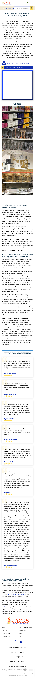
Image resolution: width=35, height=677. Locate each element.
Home (3, 627)
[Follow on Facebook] (12, 638)
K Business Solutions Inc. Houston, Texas (17, 675)
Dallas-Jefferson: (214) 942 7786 (17, 647)
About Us (4, 630)
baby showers (19, 594)
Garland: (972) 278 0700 (14, 67)
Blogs (19, 636)
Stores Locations (6, 633)
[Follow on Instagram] (18, 638)
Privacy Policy (6, 636)
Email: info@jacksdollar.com (17, 666)
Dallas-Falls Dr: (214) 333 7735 (17, 652)
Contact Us (21, 633)
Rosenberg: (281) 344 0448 (17, 661)
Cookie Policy (22, 630)
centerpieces (6, 607)
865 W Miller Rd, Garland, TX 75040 (18, 63)
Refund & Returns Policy (25, 627)
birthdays (11, 594)
